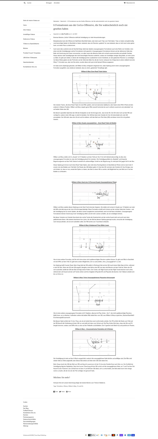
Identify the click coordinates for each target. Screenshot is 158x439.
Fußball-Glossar (28, 410)
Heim (25, 25)
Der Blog (25, 408)
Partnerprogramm (28, 417)
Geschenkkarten (28, 62)
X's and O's (80, 386)
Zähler (103, 225)
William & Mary (72, 386)
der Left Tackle (74, 272)
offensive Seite (97, 53)
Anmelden (57, 3)
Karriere (25, 415)
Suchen (25, 406)
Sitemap (25, 426)
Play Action (102, 313)
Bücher (37, 48)
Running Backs (101, 165)
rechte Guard (110, 217)
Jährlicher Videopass (30, 57)
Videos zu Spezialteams (37, 43)
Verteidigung (82, 57)
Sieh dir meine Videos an (31, 20)
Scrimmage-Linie (96, 113)
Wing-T (55, 62)
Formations (60, 386)
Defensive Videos (37, 39)
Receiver (91, 55)
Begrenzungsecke (58, 161)
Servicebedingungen (29, 421)
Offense (65, 386)
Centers (128, 209)
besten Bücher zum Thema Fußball (92, 383)
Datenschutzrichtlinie (29, 419)
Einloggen (49, 3)
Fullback (124, 272)
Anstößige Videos (37, 34)
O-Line (73, 321)
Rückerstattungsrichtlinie (30, 423)
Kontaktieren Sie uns (30, 67)
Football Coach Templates (31, 53)
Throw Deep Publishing (40, 435)
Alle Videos (27, 30)
